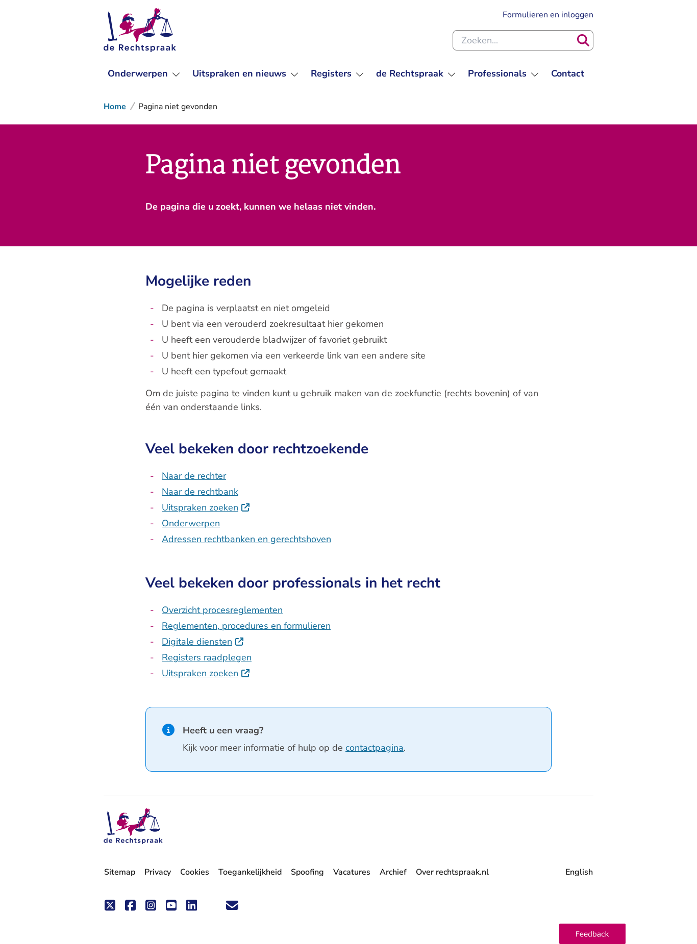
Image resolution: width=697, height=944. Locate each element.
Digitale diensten (203, 641)
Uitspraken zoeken (206, 507)
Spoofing (307, 872)
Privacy (157, 872)
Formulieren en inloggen (548, 14)
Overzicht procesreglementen (222, 610)
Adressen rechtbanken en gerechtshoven (246, 539)
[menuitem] (144, 74)
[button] (592, 934)
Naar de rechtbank (200, 492)
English (579, 872)
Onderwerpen (191, 523)
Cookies (194, 872)
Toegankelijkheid (250, 872)
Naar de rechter (194, 476)
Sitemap (119, 872)
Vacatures (352, 872)
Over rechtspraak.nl (452, 872)
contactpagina (374, 748)
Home (115, 106)
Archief (393, 872)
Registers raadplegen (207, 657)
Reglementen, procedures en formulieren (246, 626)
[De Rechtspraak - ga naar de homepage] (140, 30)
